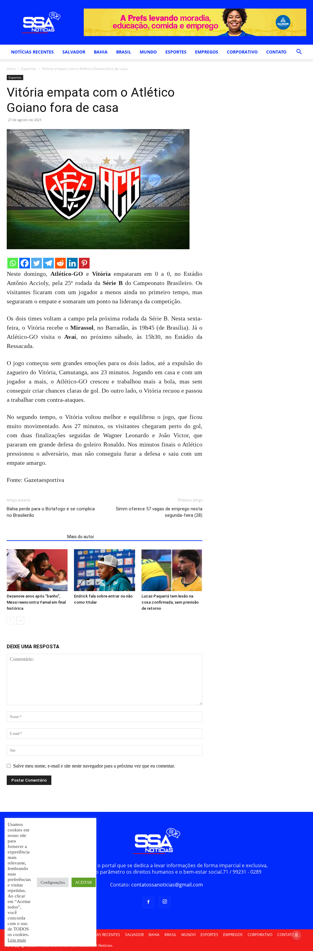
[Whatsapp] (12, 263)
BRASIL (123, 52)
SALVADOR (73, 52)
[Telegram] (48, 263)
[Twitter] (36, 263)
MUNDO (148, 52)
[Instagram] (165, 902)
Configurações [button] (53, 882)
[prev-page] (10, 620)
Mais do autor (80, 536)
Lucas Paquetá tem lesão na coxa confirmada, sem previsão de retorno (170, 602)
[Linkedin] (72, 263)
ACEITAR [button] (83, 882)
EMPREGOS (206, 52)
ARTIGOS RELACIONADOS (35, 536)
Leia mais (17, 940)
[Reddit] (60, 263)
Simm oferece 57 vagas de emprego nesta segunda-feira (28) (159, 512)
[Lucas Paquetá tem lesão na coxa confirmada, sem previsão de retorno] (172, 570)
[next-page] (20, 620)
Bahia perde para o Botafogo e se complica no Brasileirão (51, 512)
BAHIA (101, 52)
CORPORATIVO (242, 52)
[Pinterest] (84, 263)
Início (11, 68)
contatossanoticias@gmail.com (167, 884)
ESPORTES (175, 52)
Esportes (28, 68)
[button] (299, 52)
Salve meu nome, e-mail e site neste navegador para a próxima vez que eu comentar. (94, 765)
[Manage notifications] (296, 935)
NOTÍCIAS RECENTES (32, 52)
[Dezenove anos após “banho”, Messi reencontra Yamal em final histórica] (37, 570)
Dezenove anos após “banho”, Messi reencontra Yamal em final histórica (36, 602)
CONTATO (276, 52)
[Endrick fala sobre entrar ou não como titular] (104, 570)
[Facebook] (24, 263)
